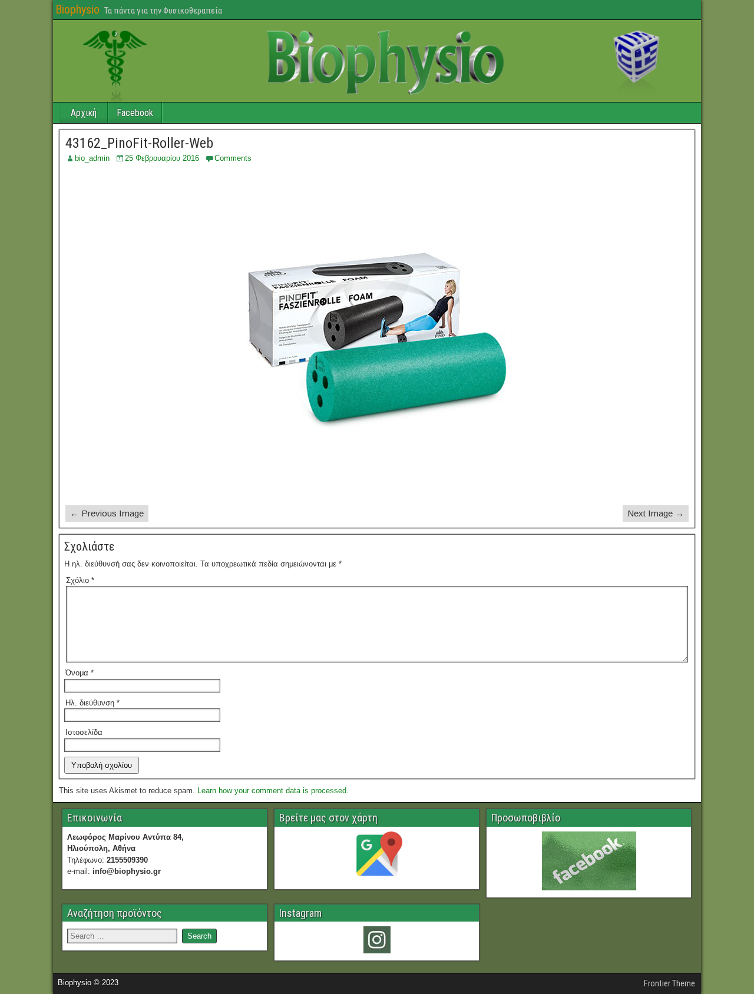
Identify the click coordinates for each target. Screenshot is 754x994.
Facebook (135, 112)
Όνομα (79, 672)
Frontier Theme (669, 983)
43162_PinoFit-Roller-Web (139, 143)
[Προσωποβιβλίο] (588, 860)
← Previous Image (107, 513)
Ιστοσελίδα (83, 732)
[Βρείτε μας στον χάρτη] (376, 856)
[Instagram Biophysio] (376, 939)
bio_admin (92, 158)
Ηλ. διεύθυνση (92, 702)
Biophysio (77, 9)
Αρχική (84, 112)
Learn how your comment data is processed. (273, 790)
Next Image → (655, 513)
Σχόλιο (80, 580)
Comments (233, 158)
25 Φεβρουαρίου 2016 (162, 158)
